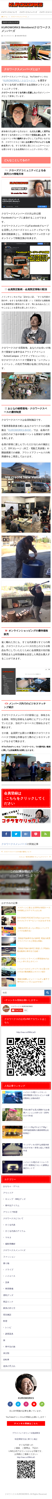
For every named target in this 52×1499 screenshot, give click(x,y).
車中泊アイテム (12, 1205)
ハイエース (10, 1276)
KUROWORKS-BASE (19, 430)
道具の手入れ (9, 1366)
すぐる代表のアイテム (15, 1231)
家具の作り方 (9, 1308)
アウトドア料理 (10, 1212)
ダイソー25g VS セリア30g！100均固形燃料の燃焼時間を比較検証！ (36, 1130)
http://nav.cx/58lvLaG (26, 1032)
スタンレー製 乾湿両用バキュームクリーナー (33, 856)
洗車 (7, 1282)
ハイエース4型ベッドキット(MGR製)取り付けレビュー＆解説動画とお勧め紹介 (36, 1095)
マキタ (8, 1237)
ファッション (9, 1257)
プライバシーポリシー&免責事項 (26, 1433)
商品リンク (8, 1302)
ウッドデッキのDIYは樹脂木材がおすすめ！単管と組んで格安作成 (36, 1148)
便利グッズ (8, 1295)
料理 (5, 1321)
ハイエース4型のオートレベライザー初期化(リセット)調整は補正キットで (36, 1165)
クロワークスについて (13, 1218)
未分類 (6, 1353)
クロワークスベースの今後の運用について (17, 851)
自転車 (6, 1360)
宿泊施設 (7, 1315)
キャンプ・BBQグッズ (15, 1199)
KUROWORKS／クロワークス (19, 80)
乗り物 (6, 1263)
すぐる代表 (10, 1225)
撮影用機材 (10, 1244)
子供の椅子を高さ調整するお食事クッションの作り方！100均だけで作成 (36, 1113)
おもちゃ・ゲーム (11, 1186)
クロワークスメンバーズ (10, 22)
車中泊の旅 (10, 1347)
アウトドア (8, 1193)
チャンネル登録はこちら (26, 1423)
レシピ (8, 1327)
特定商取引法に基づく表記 (26, 1439)
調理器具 (9, 1334)
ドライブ (9, 1270)
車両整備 (9, 1289)
